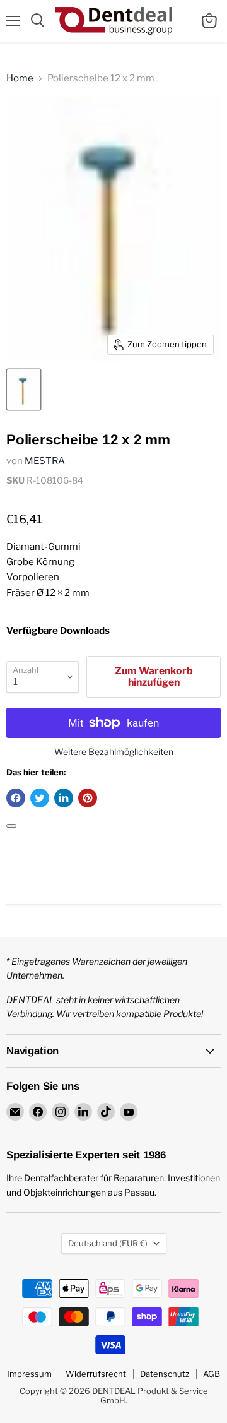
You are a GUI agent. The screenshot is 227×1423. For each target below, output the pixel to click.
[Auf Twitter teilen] (39, 798)
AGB (211, 1374)
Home (19, 78)
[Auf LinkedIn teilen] (63, 798)
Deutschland (108, 1243)
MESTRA (45, 461)
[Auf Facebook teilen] (15, 798)
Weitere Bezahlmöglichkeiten (113, 752)
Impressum (29, 1374)
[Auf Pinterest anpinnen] (87, 798)
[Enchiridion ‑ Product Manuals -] (11, 826)
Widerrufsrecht (96, 1374)
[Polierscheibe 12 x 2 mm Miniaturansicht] (23, 389)
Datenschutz (164, 1374)
